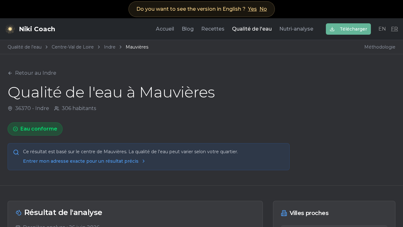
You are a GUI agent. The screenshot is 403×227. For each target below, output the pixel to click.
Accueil (165, 29)
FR (394, 29)
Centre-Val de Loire (73, 47)
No (263, 9)
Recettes (212, 29)
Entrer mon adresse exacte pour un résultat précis (81, 161)
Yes (252, 9)
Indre (110, 47)
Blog (188, 29)
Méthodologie (379, 47)
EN (382, 29)
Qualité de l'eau (252, 29)
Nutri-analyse (296, 29)
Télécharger (353, 29)
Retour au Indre (35, 73)
